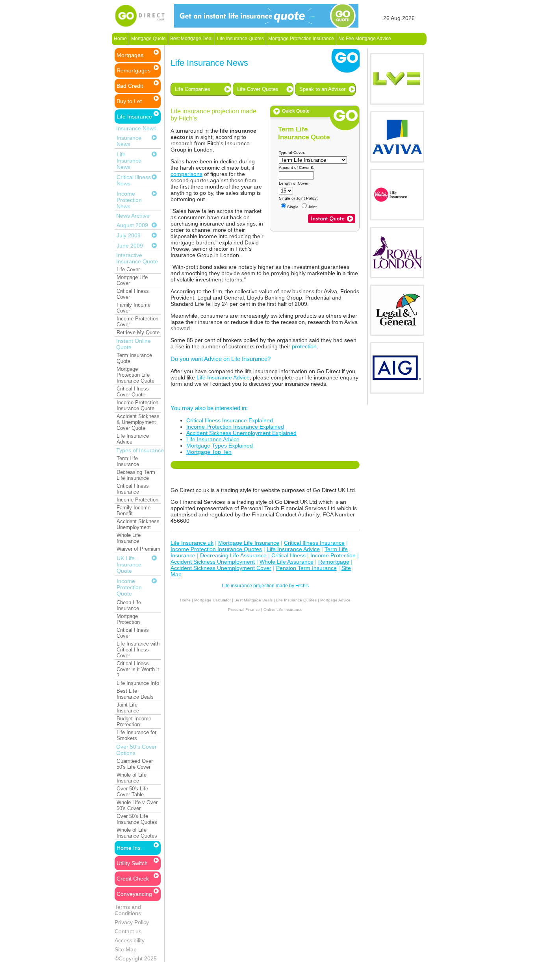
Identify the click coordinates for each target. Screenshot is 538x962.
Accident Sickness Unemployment (138, 524)
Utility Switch (132, 863)
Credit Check (133, 878)
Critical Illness (288, 555)
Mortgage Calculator (212, 600)
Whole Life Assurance (287, 562)
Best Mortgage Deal (191, 38)
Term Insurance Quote (134, 358)
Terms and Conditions (128, 910)
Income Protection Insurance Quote (137, 405)
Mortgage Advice (335, 600)
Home (120, 38)
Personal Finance (244, 609)
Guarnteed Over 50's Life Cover (135, 764)
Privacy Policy (132, 922)
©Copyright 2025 (136, 958)
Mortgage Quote (148, 38)
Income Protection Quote (129, 587)
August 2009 (132, 225)
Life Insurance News (129, 160)
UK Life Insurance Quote (129, 564)
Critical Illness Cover (133, 294)
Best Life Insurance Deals (135, 694)
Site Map (126, 949)
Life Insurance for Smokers (136, 735)
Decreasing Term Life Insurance (136, 475)
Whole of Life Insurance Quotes (137, 833)
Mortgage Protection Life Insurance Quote (135, 375)
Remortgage (333, 562)
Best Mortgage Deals (253, 600)
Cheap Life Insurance (129, 605)
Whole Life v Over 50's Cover (137, 805)
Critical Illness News (134, 180)
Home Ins (129, 848)
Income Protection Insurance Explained (235, 427)
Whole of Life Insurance (132, 778)
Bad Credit (130, 86)
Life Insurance (134, 116)
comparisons (186, 174)
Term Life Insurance (128, 461)
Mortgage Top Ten (209, 452)
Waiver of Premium (138, 549)
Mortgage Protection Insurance (301, 38)
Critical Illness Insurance (133, 489)
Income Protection (137, 500)
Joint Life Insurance (128, 708)
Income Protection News (129, 200)
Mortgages (130, 55)
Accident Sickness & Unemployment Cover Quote (138, 422)
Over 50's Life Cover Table (132, 791)
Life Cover (128, 269)
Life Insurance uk (192, 543)
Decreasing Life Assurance (233, 555)
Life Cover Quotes (257, 89)
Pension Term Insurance (306, 568)
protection (304, 346)
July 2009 (129, 235)
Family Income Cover (133, 308)
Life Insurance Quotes (240, 38)
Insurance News (129, 141)
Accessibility (130, 940)
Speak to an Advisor (322, 89)
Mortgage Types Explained (219, 445)
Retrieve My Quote (138, 332)
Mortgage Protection (128, 619)
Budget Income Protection (134, 721)
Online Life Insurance (282, 609)
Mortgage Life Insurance (248, 543)
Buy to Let (129, 101)
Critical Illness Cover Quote (133, 392)
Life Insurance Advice (133, 439)
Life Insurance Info (138, 683)
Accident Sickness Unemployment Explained (241, 433)
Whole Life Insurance (129, 538)
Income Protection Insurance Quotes (216, 549)
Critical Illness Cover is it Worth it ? (138, 669)
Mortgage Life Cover (132, 280)
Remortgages (133, 70)
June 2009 (130, 245)
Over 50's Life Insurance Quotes (137, 819)
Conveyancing (134, 894)
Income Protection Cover (137, 321)
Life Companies (192, 89)
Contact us (128, 931)
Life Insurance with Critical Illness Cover (138, 650)
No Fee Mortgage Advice (364, 38)
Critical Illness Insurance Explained (229, 420)
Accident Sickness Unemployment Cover (221, 568)
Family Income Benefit (133, 510)
